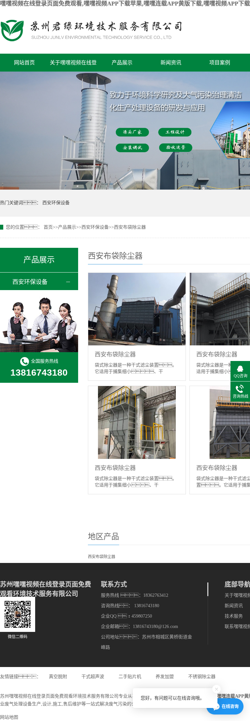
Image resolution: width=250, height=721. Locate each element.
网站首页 (24, 62)
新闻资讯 (170, 62)
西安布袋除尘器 (130, 227)
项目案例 (219, 62)
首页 (48, 227)
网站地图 (9, 717)
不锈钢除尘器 (201, 676)
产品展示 (122, 62)
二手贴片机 (129, 676)
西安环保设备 (56, 202)
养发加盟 (165, 676)
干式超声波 (92, 676)
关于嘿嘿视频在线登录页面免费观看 (73, 66)
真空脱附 (58, 676)
